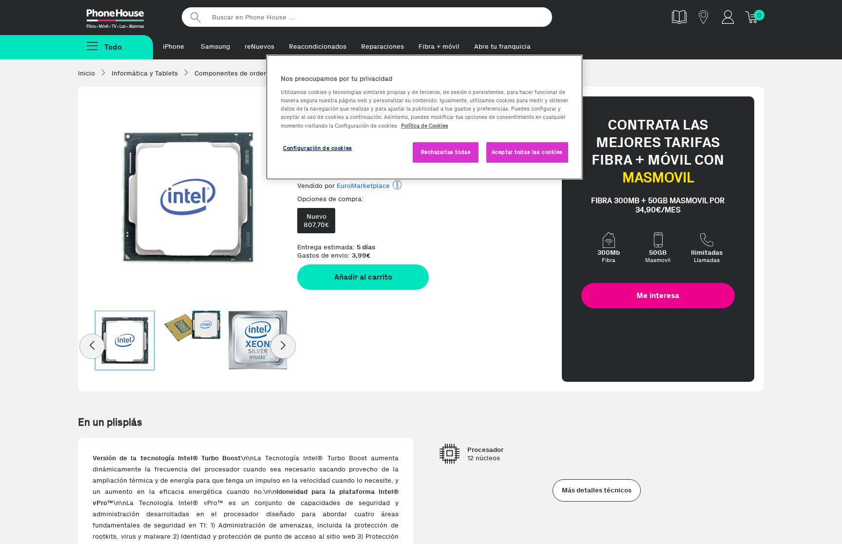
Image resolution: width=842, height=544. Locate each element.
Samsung (215, 46)
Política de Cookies (424, 125)
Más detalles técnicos (597, 490)
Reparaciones (382, 46)
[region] (424, 117)
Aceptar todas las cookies (527, 152)
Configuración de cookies (317, 148)
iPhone (173, 46)
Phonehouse (123, 16)
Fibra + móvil (439, 46)
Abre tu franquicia (502, 46)
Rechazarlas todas (446, 152)
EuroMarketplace (363, 186)
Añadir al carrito (363, 276)
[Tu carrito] (752, 17)
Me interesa (657, 295)
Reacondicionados (317, 46)
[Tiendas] (703, 17)
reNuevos (259, 46)
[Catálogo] (679, 17)
